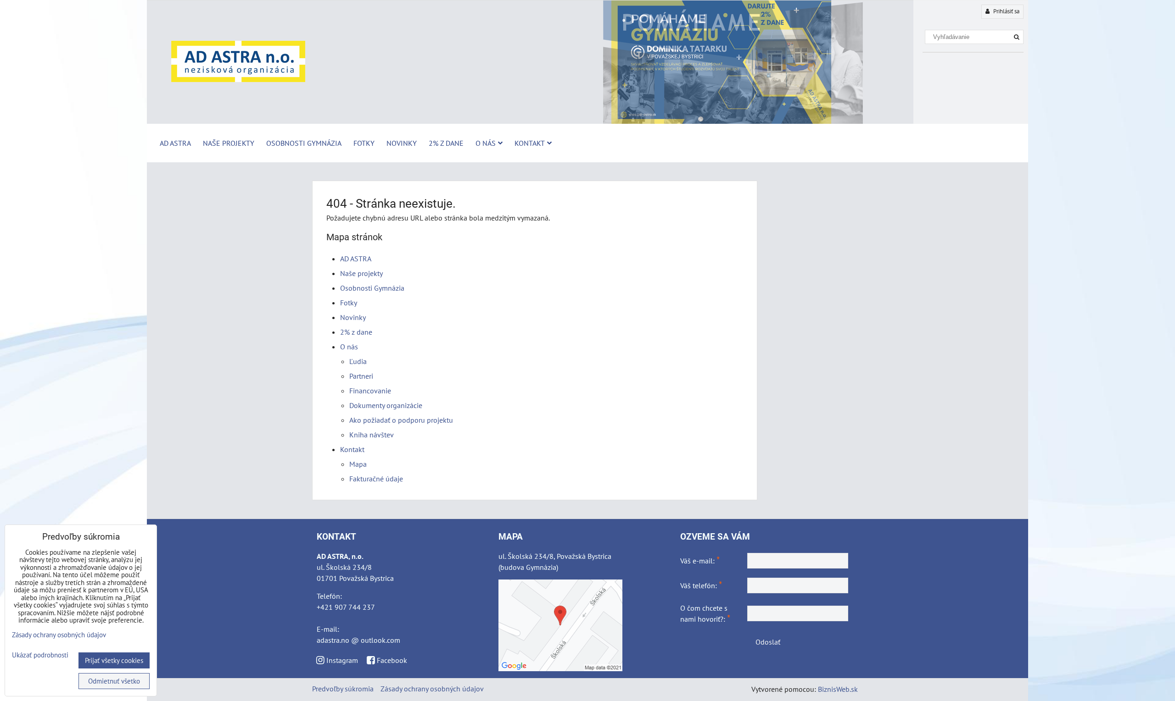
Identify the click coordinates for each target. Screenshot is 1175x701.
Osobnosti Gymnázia (303, 143)
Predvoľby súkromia (343, 688)
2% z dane (446, 143)
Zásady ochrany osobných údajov (432, 688)
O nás (486, 143)
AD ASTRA (175, 143)
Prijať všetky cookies (114, 660)
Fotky (364, 143)
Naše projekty (228, 143)
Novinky (401, 143)
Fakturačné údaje (376, 478)
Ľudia (358, 361)
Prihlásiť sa (1005, 11)
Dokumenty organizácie (385, 405)
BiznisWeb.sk (838, 689)
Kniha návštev (371, 434)
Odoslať (767, 641)
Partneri (361, 376)
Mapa (358, 464)
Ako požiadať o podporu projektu (401, 420)
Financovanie (370, 390)
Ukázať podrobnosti (40, 655)
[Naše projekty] (587, 121)
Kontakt (530, 143)
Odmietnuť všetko (114, 681)
